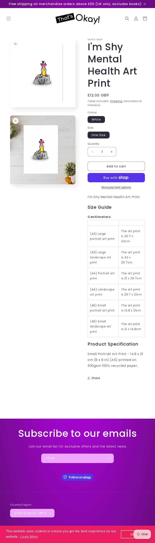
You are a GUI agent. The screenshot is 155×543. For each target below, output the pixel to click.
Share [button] (96, 378)
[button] (8, 18)
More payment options (116, 187)
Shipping (116, 101)
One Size (99, 135)
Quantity (93, 144)
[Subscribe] (109, 458)
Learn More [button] (29, 536)
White (96, 119)
